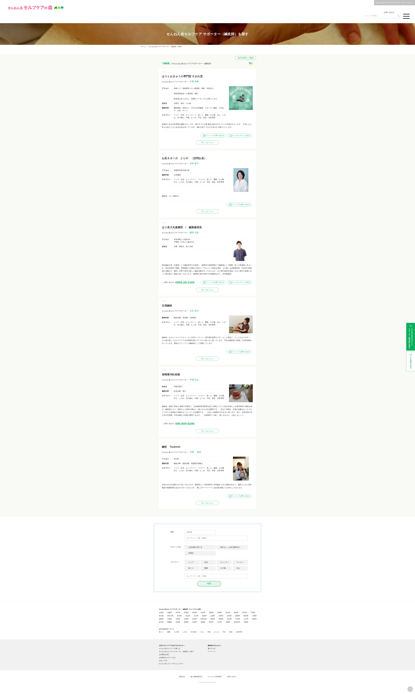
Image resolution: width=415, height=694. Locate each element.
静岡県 (237, 616)
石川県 (196, 616)
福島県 (211, 612)
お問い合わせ (389, 12)
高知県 (178, 622)
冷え (238, 568)
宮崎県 (228, 622)
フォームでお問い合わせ (214, 135)
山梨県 (212, 616)
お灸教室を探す (164, 654)
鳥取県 (212, 619)
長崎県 (203, 622)
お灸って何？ (163, 660)
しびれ (184, 632)
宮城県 (186, 612)
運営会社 (182, 676)
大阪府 (178, 619)
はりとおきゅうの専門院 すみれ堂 (182, 76)
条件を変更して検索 (245, 58)
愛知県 (246, 616)
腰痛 (206, 568)
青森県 (169, 612)
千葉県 (253, 612)
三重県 (254, 616)
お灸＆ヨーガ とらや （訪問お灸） (184, 158)
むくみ (216, 632)
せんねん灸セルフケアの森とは (169, 648)
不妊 (224, 632)
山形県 (203, 612)
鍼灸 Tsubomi (171, 446)
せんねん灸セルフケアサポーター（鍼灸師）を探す (176, 651)
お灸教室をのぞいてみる (167, 657)
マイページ (211, 651)
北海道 (161, 612)
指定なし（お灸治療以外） (230, 547)
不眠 (208, 632)
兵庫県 (186, 619)
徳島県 (254, 619)
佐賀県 (194, 622)
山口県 (246, 619)
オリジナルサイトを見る (240, 135)
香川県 (161, 622)
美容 (230, 632)
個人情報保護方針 (196, 676)
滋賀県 (161, 619)
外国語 (191, 553)
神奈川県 (170, 616)
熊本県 (211, 622)
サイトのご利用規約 (215, 676)
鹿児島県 (237, 622)
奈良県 (194, 619)
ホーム (143, 46)
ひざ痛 (223, 568)
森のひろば (211, 648)
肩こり (191, 568)
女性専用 (239, 632)
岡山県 (229, 619)
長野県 (221, 616)
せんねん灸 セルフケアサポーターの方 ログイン (394, 2)
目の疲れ (194, 632)
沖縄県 (246, 622)
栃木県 (228, 612)
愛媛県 (169, 622)
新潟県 (179, 616)
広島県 (237, 619)
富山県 (187, 616)
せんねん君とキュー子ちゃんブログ (171, 663)
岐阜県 (229, 616)
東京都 (161, 616)
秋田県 (194, 612)
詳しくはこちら (207, 142)
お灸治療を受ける (195, 547)
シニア (191, 562)
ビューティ (224, 562)
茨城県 (219, 612)
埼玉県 (244, 612)
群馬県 (236, 612)
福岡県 (186, 622)
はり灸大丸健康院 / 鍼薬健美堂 (182, 227)
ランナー (240, 562)
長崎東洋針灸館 (171, 374)
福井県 (204, 616)
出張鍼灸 (167, 305)
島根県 (221, 619)
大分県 (219, 622)
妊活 (206, 562)
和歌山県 (204, 619)
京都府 (169, 619)
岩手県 (178, 612)
